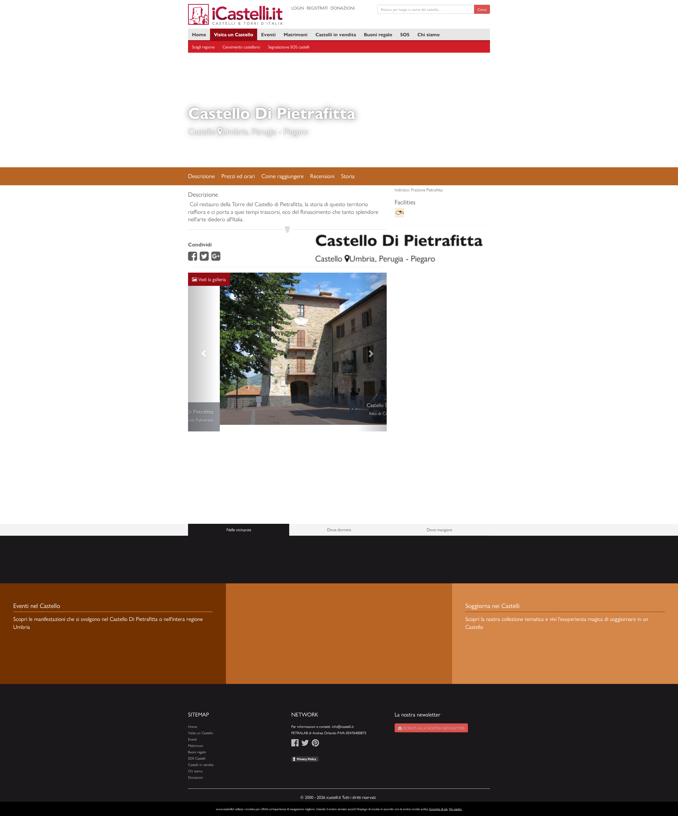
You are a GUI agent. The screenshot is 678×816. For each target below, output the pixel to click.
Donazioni (343, 8)
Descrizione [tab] (201, 176)
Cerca (482, 9)
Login (297, 8)
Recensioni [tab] (322, 176)
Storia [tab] (347, 176)
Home (199, 34)
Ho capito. (455, 808)
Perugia (264, 131)
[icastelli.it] (235, 14)
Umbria (235, 131)
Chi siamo (428, 34)
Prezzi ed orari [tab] (238, 176)
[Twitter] (204, 258)
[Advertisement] (287, 471)
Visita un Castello (233, 34)
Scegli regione (203, 47)
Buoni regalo (378, 34)
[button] (203, 349)
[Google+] (215, 258)
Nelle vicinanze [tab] (238, 523)
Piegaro (296, 131)
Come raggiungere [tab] (282, 176)
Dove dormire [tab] (339, 523)
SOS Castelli (197, 751)
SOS (404, 34)
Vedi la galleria (211, 279)
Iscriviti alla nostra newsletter (433, 721)
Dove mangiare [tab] (439, 523)
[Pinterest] (315, 737)
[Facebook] (192, 258)
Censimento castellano (241, 47)
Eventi (268, 34)
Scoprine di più (438, 808)
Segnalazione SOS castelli (288, 47)
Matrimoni (295, 34)
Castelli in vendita (335, 34)
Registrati (317, 8)
